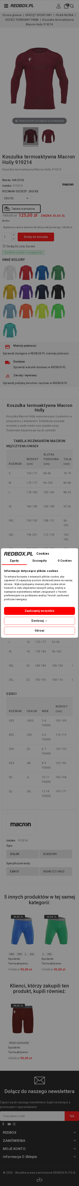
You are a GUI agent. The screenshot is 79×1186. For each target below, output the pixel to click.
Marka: (7, 180)
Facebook (4, 1124)
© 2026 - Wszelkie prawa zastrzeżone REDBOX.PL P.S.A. (39, 1172)
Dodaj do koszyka (36, 236)
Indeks (10, 840)
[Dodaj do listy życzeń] (32, 918)
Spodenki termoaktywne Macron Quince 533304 (51, 961)
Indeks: (7, 185)
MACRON (18, 180)
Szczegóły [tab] (39, 560)
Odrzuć (39, 630)
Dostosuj (38, 620)
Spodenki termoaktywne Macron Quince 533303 (18, 961)
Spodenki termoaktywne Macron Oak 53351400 (22, 1050)
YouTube (10, 1124)
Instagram (15, 1124)
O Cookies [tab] (65, 560)
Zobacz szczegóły (32, 933)
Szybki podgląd (32, 926)
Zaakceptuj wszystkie (39, 610)
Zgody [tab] (14, 560)
